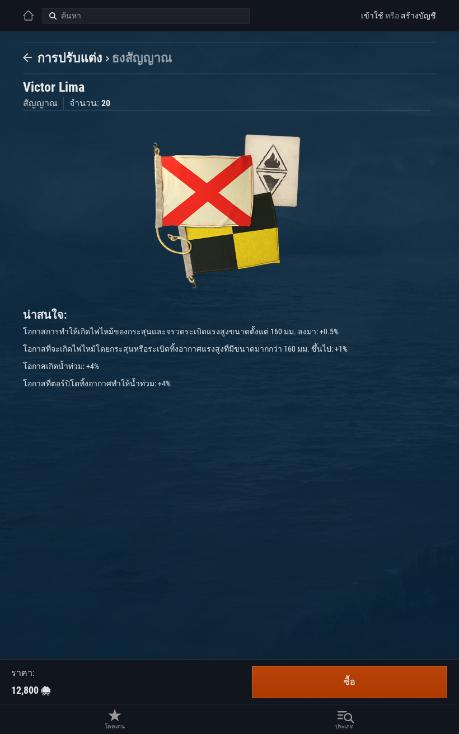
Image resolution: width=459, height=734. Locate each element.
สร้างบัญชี (418, 15)
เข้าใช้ (372, 15)
